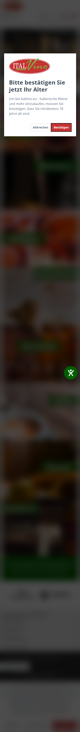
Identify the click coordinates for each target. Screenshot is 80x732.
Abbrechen (40, 127)
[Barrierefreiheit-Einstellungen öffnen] (71, 373)
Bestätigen (61, 127)
